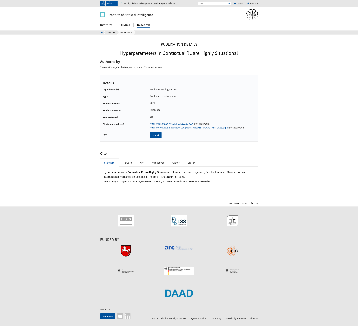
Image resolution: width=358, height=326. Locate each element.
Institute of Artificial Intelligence (131, 14)
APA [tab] (142, 162)
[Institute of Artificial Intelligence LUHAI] (101, 32)
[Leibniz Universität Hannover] (109, 3)
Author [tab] (176, 162)
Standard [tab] (109, 162)
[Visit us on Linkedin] (128, 316)
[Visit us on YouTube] (120, 316)
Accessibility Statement (236, 318)
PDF (155, 135)
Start (229, 3)
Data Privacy (215, 318)
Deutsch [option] (254, 3)
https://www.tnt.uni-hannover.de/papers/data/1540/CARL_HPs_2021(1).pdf (189, 127)
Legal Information (198, 318)
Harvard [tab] (127, 162)
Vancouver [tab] (158, 162)
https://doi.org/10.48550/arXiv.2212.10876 (172, 123)
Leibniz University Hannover (173, 318)
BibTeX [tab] (191, 162)
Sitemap (254, 318)
